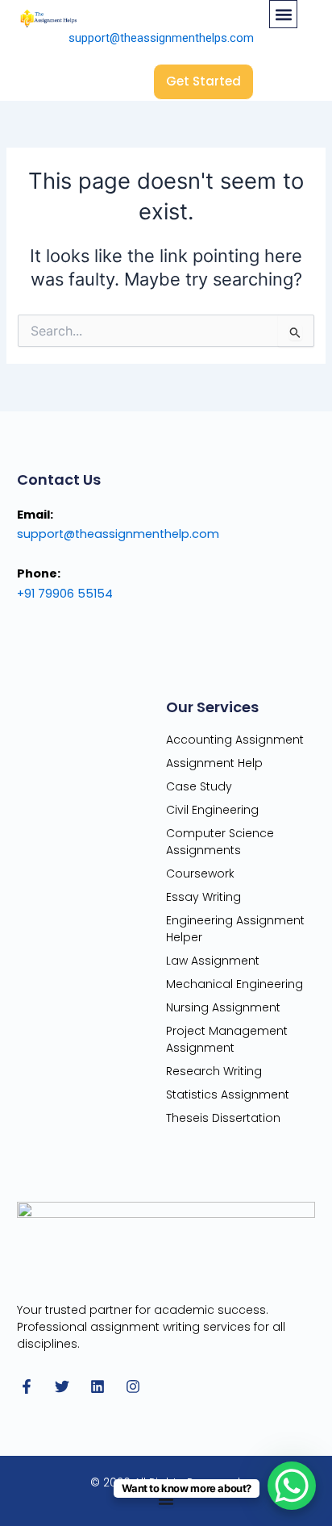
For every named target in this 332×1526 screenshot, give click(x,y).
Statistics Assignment (227, 1094)
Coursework (200, 873)
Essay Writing (203, 897)
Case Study (199, 786)
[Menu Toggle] (166, 1499)
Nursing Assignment (223, 1007)
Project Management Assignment (227, 1039)
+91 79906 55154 (65, 594)
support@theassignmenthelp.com (118, 534)
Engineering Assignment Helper (235, 928)
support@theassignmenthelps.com (161, 38)
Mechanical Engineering (234, 984)
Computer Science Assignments (220, 841)
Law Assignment (212, 961)
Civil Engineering (212, 810)
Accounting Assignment (235, 740)
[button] (283, 14)
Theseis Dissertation (223, 1118)
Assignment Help (214, 763)
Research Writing (214, 1071)
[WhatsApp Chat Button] (292, 1485)
